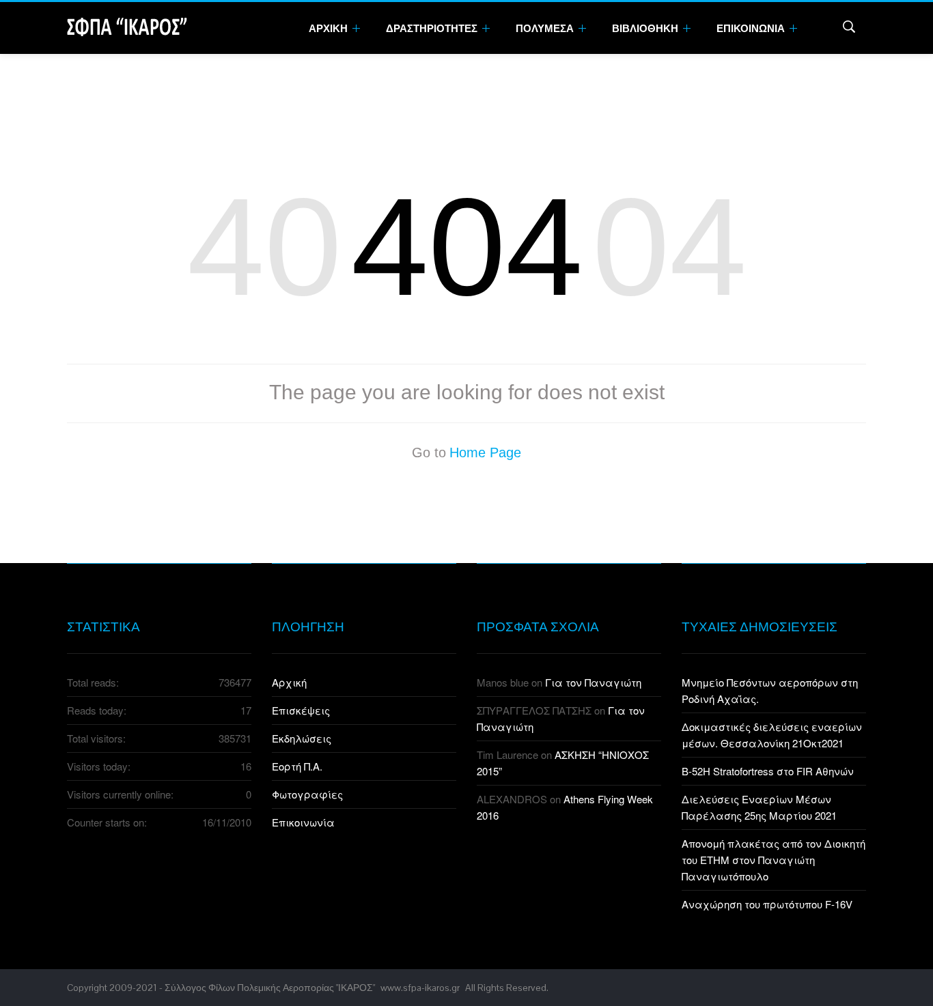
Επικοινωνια (751, 28)
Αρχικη (329, 28)
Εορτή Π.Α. (297, 766)
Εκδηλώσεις (301, 738)
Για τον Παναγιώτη (593, 682)
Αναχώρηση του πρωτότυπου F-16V (767, 904)
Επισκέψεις (301, 710)
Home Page (485, 452)
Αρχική (289, 682)
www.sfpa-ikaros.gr (420, 987)
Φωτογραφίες (307, 794)
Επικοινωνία (303, 822)
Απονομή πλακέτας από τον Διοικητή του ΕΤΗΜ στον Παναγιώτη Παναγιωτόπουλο (773, 859)
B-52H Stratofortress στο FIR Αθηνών (768, 771)
